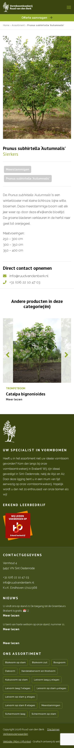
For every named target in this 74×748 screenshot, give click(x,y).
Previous (7, 355)
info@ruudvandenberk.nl (28, 276)
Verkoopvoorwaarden (15, 734)
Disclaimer (53, 729)
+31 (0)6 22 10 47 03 (24, 282)
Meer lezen (11, 615)
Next (66, 355)
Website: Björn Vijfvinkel (17, 741)
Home (6, 25)
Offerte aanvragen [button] (35, 17)
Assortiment (18, 25)
